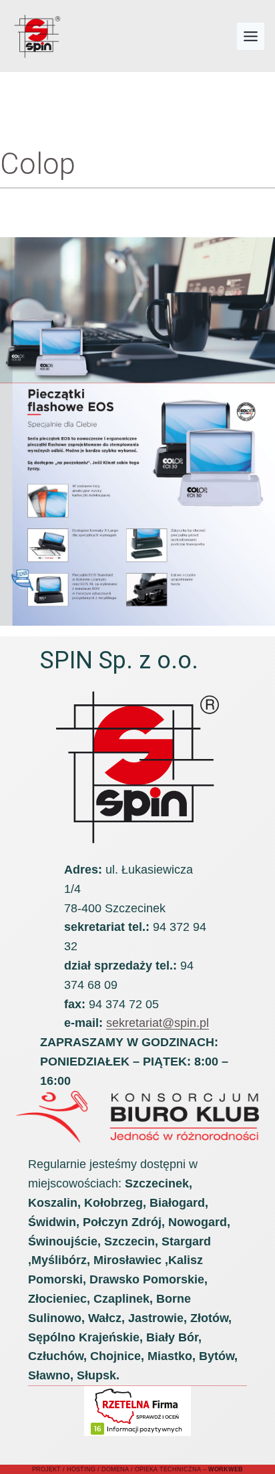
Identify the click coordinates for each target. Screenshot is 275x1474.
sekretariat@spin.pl (157, 1023)
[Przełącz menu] (250, 36)
